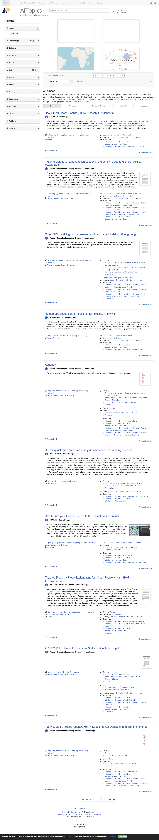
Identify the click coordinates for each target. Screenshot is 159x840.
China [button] (112, 488)
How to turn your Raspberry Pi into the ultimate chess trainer (82, 516)
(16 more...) (74, 672)
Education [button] (108, 415)
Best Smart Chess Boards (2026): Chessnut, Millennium (79, 113)
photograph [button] (67, 135)
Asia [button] (106, 483)
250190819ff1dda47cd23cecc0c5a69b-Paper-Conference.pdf (82, 648)
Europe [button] (107, 262)
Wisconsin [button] (133, 267)
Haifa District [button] (131, 483)
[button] (151, 3)
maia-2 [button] (50, 672)
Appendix (50, 364)
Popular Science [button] (53, 338)
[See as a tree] (35, 41)
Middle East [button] (114, 483)
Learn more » (113, 836)
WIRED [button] (49, 139)
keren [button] (57, 481)
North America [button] (115, 135)
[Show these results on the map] (150, 81)
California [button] (138, 542)
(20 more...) (49, 196)
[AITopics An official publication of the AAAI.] (9, 10)
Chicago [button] (115, 679)
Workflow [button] (112, 408)
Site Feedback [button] (79, 808)
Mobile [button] (141, 146)
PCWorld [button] (50, 547)
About (14, 3)
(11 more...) (49, 137)
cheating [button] (51, 481)
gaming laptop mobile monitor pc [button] (60, 542)
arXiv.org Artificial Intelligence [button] (58, 614)
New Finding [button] (128, 196)
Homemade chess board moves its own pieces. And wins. (80, 313)
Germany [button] (115, 486)
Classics (100, 3)
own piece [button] (67, 335)
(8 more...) (79, 481)
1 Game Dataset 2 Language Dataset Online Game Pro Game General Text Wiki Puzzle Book (94, 162)
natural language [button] (85, 193)
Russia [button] (114, 262)
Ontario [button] (128, 674)
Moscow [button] (115, 265)
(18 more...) (49, 393)
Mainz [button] (137, 486)
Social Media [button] (143, 496)
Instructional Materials (98, 106)
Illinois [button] (132, 677)
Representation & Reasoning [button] (126, 700)
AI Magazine (53, 3)
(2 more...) (109, 298)
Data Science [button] (129, 621)
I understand (123, 837)
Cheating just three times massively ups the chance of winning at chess (88, 450)
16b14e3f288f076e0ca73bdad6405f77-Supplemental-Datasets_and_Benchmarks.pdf (96, 726)
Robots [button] (143, 349)
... (117, 75)
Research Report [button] (115, 196)
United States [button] (127, 135)
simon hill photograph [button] (81, 135)
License (85, 814)
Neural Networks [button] (119, 214)
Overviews (72, 106)
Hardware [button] (128, 555)
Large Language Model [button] (123, 205)
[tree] (22, 33)
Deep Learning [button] (133, 214)
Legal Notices (96, 814)
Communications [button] (130, 146)
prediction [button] (57, 672)
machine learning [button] (71, 193)
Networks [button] (142, 562)
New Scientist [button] (52, 483)
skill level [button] (66, 672)
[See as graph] (38, 28)
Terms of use (75, 814)
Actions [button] (79, 81)
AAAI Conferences (68, 3)
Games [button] (132, 137)
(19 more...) (49, 262)
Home (5, 3)
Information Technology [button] (113, 142)
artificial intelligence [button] (55, 135)
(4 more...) (109, 274)
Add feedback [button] (52, 150)
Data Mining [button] (140, 621)
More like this (145, 152)
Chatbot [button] (117, 210)
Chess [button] (139, 137)
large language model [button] (56, 193)
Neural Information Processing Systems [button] (61, 198)
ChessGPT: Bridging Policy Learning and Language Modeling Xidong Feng (90, 234)
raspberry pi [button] (77, 542)
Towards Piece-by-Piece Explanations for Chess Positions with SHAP (87, 577)
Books (91, 3)
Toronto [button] (136, 674)
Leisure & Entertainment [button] (119, 137)
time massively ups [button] (68, 481)
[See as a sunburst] (33, 41)
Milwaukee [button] (116, 269)
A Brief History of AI (27, 3)
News (52, 106)
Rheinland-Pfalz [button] (127, 486)
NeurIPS (82, 3)
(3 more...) (109, 404)
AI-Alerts (41, 3)
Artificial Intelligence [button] (131, 203)
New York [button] (138, 193)
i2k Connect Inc (74, 812)
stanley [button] (74, 335)
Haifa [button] (140, 483)
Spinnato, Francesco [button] (54, 581)
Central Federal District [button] (128, 262)
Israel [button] (123, 483)
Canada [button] (120, 674)
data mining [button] (52, 612)
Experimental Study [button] (127, 687)
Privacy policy (63, 814)
